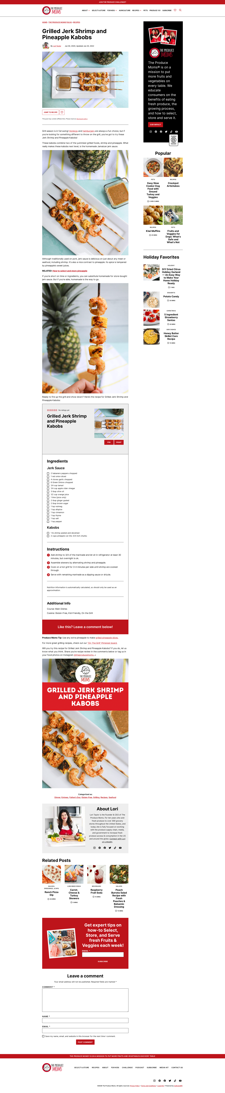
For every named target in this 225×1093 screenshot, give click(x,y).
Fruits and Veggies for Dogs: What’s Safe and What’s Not (173, 237)
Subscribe (167, 10)
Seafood (112, 797)
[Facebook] (104, 847)
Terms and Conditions (148, 1086)
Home (44, 22)
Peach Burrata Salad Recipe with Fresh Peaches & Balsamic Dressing (119, 898)
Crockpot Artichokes (173, 184)
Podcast (139, 1067)
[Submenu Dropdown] (89, 10)
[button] (48, 410)
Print (119, 442)
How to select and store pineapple (69, 271)
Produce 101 (155, 10)
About (85, 10)
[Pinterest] (99, 847)
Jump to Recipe (50, 112)
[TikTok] (115, 847)
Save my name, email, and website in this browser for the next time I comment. (80, 1036)
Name (46, 1016)
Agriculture (124, 10)
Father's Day (74, 797)
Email (86, 951)
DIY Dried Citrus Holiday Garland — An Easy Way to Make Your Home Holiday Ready (171, 276)
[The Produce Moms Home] (52, 10)
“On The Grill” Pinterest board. (102, 643)
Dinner (57, 797)
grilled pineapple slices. (107, 637)
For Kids (111, 10)
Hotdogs (73, 131)
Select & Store (98, 10)
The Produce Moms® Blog (60, 22)
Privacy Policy (135, 1086)
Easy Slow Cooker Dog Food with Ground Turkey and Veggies (153, 190)
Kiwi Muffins (153, 231)
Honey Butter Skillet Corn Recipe (171, 336)
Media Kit (164, 1067)
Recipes (135, 10)
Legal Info (160, 1086)
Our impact (155, 125)
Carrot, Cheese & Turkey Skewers (74, 894)
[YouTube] (120, 847)
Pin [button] (108, 442)
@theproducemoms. (84, 655)
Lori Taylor (57, 46)
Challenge (127, 1067)
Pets (145, 10)
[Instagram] (94, 847)
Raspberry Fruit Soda (97, 891)
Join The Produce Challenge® (112, 2)
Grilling (96, 797)
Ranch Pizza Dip (51, 893)
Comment (48, 987)
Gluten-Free (86, 797)
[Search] (180, 10)
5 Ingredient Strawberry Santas (171, 317)
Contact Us (177, 1067)
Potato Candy (171, 296)
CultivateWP (178, 1086)
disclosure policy (82, 119)
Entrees (64, 797)
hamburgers (89, 131)
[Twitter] (109, 847)
